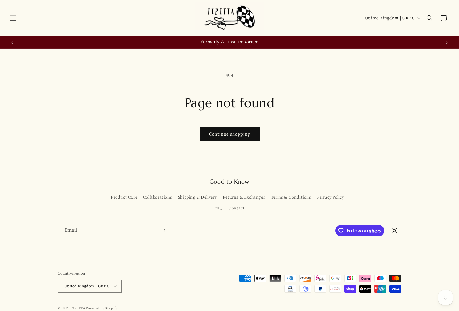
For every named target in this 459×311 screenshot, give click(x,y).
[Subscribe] (163, 230)
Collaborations (157, 197)
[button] (13, 18)
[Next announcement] (447, 42)
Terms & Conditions (291, 197)
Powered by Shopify (102, 308)
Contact (236, 208)
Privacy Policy (330, 197)
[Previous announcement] (12, 42)
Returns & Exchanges (244, 197)
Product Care (124, 197)
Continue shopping (229, 134)
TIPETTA (78, 308)
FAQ (219, 208)
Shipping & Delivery (197, 197)
